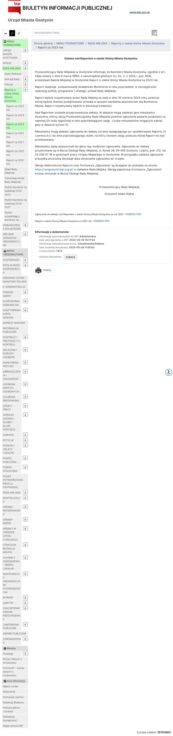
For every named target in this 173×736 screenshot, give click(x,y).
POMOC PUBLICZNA (10, 460)
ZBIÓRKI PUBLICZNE (14, 633)
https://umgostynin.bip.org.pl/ (54, 169)
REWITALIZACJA (11, 500)
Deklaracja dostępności (10, 718)
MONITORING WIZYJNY (11, 364)
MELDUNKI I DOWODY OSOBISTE (10, 353)
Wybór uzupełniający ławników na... (13, 216)
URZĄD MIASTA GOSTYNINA (10, 54)
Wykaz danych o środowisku (12, 660)
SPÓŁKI (7, 63)
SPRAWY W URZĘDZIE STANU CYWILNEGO (10, 534)
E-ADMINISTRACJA (14, 286)
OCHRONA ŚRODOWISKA (11, 399)
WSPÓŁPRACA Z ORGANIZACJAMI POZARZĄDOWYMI (11, 583)
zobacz (70, 257)
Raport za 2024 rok (15, 117)
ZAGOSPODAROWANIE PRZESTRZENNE (11, 614)
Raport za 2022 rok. (15, 135)
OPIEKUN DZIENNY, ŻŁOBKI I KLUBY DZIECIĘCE (9, 422)
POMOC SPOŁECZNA (10, 469)
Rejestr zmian (10, 686)
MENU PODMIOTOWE (70, 43)
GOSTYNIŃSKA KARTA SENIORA (11, 314)
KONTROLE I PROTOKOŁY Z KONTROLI (11, 341)
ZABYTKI (8, 602)
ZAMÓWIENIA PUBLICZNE (11, 626)
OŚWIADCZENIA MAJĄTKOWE (12, 227)
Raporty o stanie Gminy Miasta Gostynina (12, 95)
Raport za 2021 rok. (15, 144)
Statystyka (9, 691)
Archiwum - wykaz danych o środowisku (13, 671)
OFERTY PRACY (7, 407)
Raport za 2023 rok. (15, 126)
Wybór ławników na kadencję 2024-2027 (16, 203)
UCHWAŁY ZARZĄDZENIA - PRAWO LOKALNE (11, 563)
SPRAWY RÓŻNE (8, 521)
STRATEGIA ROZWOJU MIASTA (9, 548)
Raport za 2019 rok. (15, 162)
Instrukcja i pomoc (13, 697)
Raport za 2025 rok (15, 108)
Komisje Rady (12, 79)
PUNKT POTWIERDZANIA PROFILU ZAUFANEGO (13, 482)
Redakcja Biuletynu (13, 702)
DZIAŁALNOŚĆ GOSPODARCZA (11, 269)
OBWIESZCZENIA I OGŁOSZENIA (11, 375)
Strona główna (43, 43)
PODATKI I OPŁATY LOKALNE (9, 449)
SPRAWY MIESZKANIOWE (11, 511)
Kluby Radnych (13, 73)
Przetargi (8, 653)
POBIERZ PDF (133, 214)
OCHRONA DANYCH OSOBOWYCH (11, 388)
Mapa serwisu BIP (13, 725)
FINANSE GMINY (8, 294)
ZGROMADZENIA (12, 641)
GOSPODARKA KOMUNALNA (11, 303)
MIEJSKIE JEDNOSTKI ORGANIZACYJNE (11, 240)
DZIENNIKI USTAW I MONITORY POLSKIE (15, 279)
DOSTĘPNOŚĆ (11, 259)
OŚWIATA (8, 434)
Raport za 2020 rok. (15, 153)
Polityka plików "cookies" (11, 709)
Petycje (9, 84)
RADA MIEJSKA (12, 68)
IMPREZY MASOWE (14, 322)
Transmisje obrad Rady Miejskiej (14, 180)
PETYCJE (8, 440)
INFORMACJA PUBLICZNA (11, 330)
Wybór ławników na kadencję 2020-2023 (16, 191)
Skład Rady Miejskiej (11, 171)
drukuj (46, 270)
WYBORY (8, 597)
